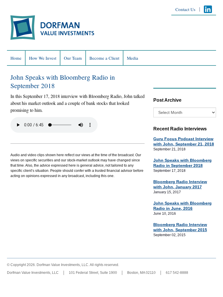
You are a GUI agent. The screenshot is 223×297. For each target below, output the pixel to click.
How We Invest (42, 58)
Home (15, 58)
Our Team (73, 58)
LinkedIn (208, 9)
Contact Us (185, 9)
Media (132, 58)
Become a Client (104, 58)
